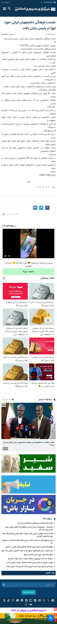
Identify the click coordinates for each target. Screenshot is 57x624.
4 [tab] (3, 399)
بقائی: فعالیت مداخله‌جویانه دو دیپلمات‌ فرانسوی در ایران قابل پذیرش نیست (28, 443)
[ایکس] (48, 601)
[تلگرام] (53, 601)
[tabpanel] (28, 427)
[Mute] (9, 256)
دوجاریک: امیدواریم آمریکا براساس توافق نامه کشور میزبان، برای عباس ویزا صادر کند (29, 528)
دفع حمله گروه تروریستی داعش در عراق (38, 554)
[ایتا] (26, 601)
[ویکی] (31, 605)
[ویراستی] (17, 601)
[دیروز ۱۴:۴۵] (28, 421)
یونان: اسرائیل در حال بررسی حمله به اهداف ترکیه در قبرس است (29, 562)
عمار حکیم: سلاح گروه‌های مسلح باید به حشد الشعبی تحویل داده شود (27, 550)
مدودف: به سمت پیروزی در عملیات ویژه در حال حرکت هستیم (30, 558)
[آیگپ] (31, 601)
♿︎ (51, 617)
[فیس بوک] (13, 601)
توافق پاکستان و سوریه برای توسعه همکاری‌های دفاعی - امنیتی (29, 546)
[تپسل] (3, 226)
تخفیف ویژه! (28, 271)
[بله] (35, 601)
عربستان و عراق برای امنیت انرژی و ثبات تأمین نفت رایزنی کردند (29, 566)
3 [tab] (6, 399)
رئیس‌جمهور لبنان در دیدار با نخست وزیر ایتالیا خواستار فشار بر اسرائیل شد (27, 541)
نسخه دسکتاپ (28, 592)
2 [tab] (10, 399)
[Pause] (5, 256)
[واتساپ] (26, 605)
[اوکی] (4, 601)
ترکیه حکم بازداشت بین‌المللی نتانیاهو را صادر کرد (35, 523)
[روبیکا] (44, 601)
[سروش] (22, 601)
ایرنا (32, 9)
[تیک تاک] (9, 601)
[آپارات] (39, 601)
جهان (28, 181)
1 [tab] (13, 399)
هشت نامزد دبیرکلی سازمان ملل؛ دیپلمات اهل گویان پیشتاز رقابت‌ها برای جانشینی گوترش (28, 535)
